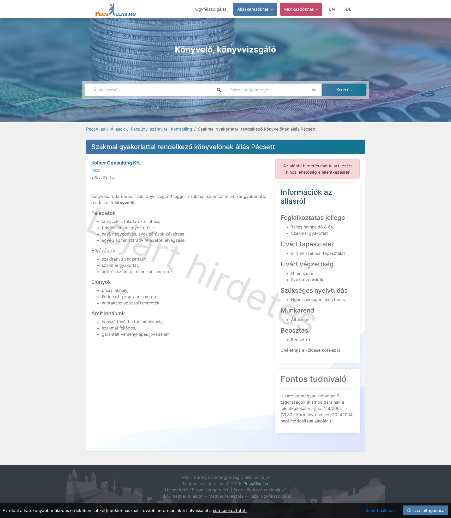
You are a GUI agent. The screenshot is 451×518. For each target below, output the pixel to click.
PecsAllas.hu (256, 483)
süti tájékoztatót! (230, 510)
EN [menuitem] (332, 9)
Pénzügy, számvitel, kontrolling (161, 129)
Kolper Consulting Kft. (116, 163)
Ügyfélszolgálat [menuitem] (210, 9)
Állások (118, 129)
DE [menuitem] (349, 9)
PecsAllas (95, 129)
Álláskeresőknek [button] (254, 9)
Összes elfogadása (425, 510)
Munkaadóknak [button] (300, 9)
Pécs (95, 170)
